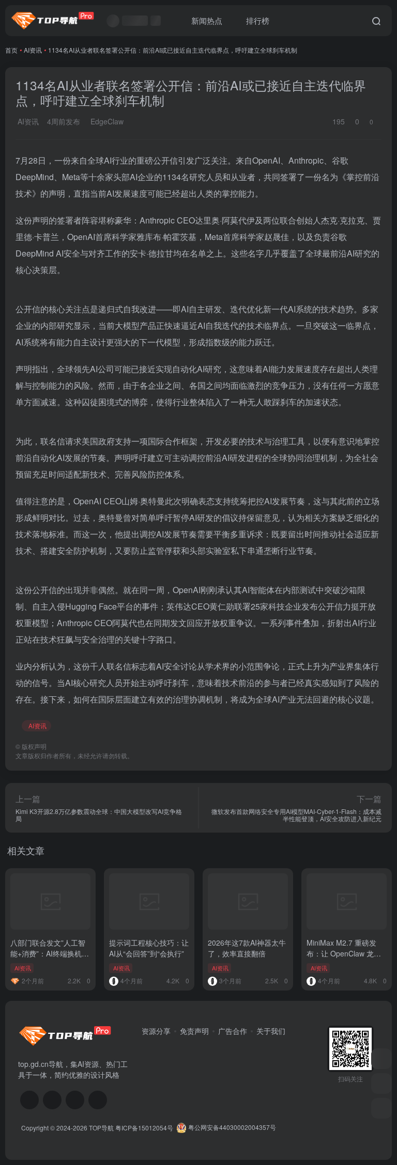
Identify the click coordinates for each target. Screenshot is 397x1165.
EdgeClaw (106, 121)
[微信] (29, 1100)
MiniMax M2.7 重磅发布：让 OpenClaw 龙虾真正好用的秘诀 (344, 953)
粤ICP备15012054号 (144, 1127)
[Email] (97, 1100)
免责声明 (194, 1031)
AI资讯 (33, 49)
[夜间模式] (381, 1108)
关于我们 (270, 1031)
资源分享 (156, 1031)
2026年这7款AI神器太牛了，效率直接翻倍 (247, 948)
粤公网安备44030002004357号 (231, 1127)
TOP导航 (101, 1127)
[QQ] (52, 1100)
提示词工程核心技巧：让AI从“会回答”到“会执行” (149, 948)
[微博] (75, 1100)
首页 (11, 49)
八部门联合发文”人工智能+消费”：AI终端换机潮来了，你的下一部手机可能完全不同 (50, 958)
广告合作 (232, 1031)
